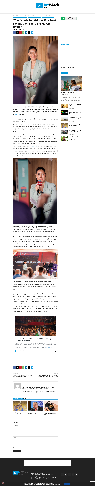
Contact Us (80, 0)
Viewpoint (51, 17)
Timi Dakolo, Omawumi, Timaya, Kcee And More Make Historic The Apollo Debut (23, 376)
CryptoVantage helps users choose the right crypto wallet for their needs (51, 413)
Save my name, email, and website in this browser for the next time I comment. (31, 447)
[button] (80, 12)
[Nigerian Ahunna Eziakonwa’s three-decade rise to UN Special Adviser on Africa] (64, 138)
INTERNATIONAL (38, 17)
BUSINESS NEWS (27, 11)
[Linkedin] (18, 1)
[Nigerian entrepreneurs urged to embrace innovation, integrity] (64, 132)
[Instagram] (16, 1)
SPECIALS (63, 11)
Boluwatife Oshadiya (17, 29)
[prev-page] (14, 417)
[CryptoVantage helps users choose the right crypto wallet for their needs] (51, 406)
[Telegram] (32, 32)
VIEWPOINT (42, 11)
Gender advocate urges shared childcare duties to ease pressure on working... (75, 106)
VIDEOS (57, 11)
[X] (20, 1)
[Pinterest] (20, 32)
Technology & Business (45, 17)
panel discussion (34, 146)
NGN (69, 67)
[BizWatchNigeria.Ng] (47, 6)
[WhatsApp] (23, 32)
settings (58, 484)
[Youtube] (22, 1)
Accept (67, 484)
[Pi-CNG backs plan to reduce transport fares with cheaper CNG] (64, 112)
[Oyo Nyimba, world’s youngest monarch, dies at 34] (20, 406)
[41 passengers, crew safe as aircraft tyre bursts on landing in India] (64, 119)
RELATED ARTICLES (18, 398)
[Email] (29, 32)
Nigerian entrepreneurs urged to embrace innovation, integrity (75, 131)
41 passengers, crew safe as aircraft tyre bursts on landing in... (75, 119)
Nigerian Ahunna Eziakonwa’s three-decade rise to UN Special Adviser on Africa (75, 138)
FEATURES (35, 11)
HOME (20, 11)
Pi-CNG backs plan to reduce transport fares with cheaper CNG (75, 112)
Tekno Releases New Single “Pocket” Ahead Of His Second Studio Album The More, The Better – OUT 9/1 (48, 377)
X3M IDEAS (17, 114)
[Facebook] (14, 1)
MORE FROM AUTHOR (27, 398)
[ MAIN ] (29, 17)
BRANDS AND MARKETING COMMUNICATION (24, 15)
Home (14, 15)
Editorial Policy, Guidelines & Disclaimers (70, 0)
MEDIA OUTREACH (72, 11)
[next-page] (16, 417)
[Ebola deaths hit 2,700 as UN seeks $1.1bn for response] (35, 406)
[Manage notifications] (3, 483)
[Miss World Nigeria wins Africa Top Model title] (71, 83)
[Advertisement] (35, 358)
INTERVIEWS (51, 11)
